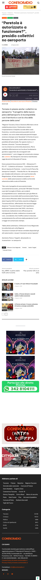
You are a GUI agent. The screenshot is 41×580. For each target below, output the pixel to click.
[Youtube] (12, 574)
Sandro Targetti (32, 247)
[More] (26, 259)
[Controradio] (20, 2)
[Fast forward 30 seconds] (17, 95)
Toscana (4, 18)
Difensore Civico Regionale (13, 247)
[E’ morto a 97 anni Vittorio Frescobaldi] (7, 287)
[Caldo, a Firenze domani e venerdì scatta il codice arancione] (7, 297)
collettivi (7, 157)
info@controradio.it (17, 567)
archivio (5, 45)
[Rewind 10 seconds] (10, 95)
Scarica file (6, 101)
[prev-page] (3, 314)
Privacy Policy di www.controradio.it (15, 562)
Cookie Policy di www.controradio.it (14, 560)
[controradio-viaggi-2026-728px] (20, 84)
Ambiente (10, 18)
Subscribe (28, 98)
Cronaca (16, 18)
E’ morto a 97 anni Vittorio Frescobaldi (26, 284)
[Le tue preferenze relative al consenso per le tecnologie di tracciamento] (37, 578)
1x (13, 95)
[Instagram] (8, 574)
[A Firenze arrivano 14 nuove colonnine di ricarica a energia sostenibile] (7, 307)
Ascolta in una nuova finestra (21, 101)
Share (36, 98)
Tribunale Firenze (7, 250)
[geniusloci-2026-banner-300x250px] (20, 354)
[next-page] (6, 314)
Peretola (24, 247)
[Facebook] (3, 574)
